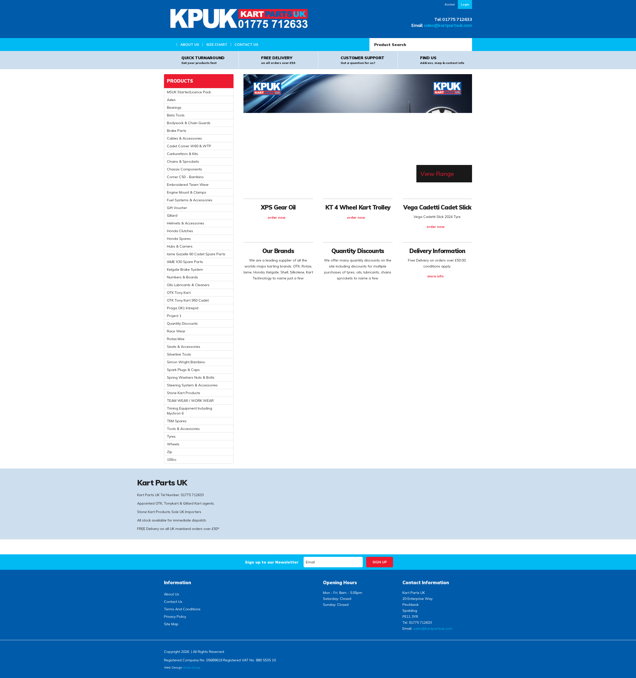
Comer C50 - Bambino (185, 177)
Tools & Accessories (183, 428)
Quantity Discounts (182, 323)
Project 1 (174, 315)
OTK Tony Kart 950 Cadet (188, 300)
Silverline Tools (179, 354)
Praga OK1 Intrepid (182, 308)
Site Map (171, 624)
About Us (189, 44)
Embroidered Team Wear (188, 184)
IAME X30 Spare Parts (185, 262)
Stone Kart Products (183, 393)
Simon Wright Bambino (186, 362)
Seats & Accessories (183, 346)
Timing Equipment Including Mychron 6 (189, 411)
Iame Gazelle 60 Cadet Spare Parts (196, 254)
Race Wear (176, 331)
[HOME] (170, 44)
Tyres (171, 436)
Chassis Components (184, 169)
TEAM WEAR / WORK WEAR (190, 400)
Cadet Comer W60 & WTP (189, 146)
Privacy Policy (175, 616)
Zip (169, 452)
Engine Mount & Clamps (186, 192)
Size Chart (216, 44)
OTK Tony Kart (179, 292)
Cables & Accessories (184, 138)
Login (465, 4)
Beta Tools (176, 115)
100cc (171, 459)
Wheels (173, 444)
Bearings (174, 107)
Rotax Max (175, 339)
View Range (437, 173)
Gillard (172, 215)
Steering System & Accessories (192, 385)
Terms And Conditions (182, 609)
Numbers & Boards (182, 277)
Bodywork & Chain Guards (188, 123)
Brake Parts (176, 130)
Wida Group (191, 667)
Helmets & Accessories (185, 223)
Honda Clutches (180, 231)
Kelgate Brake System (185, 269)
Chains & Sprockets (183, 161)
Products (180, 81)
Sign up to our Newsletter (271, 562)
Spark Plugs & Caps (183, 369)
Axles (171, 100)
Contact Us (246, 44)
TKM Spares (177, 421)
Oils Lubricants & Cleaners (188, 285)
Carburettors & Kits (182, 154)
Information (177, 582)
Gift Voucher (177, 208)
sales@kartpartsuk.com (448, 25)
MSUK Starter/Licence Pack (189, 92)
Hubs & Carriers (180, 246)
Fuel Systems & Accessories (189, 200)
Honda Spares (179, 238)
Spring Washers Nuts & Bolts (190, 377)
